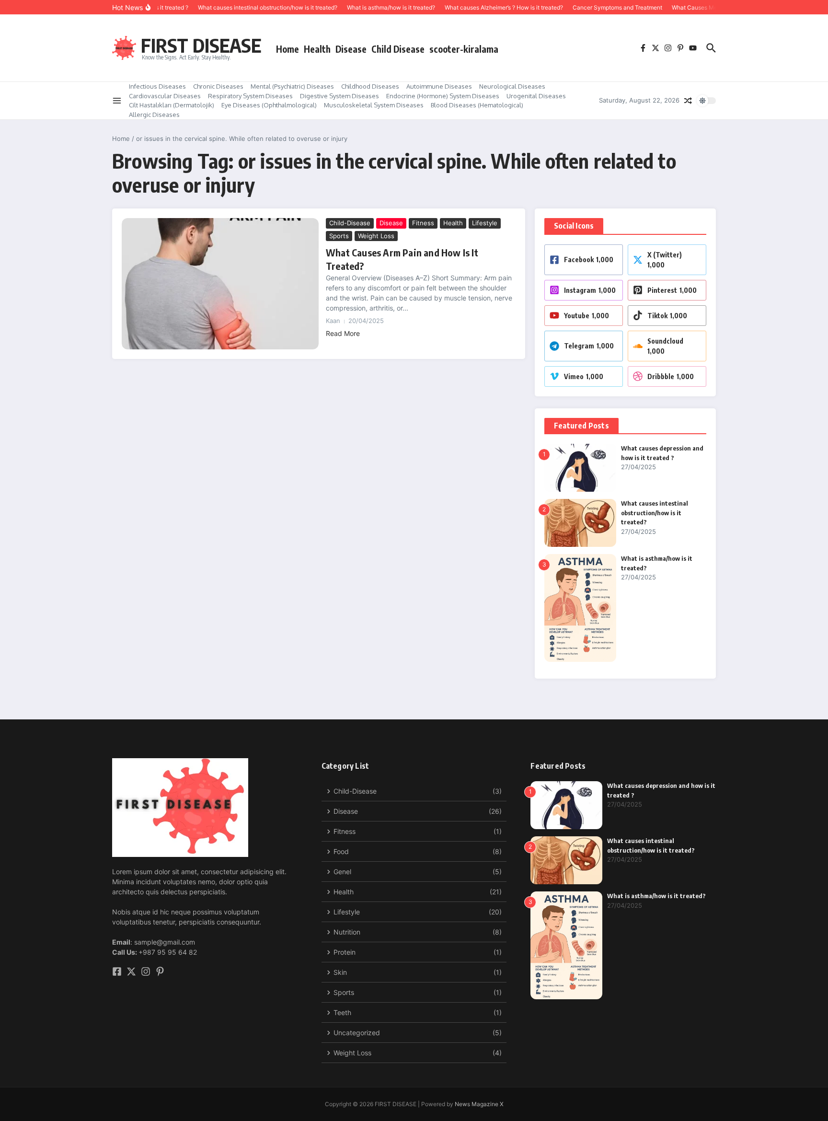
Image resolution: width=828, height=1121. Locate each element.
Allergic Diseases (154, 114)
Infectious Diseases (157, 86)
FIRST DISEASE (201, 45)
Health (317, 49)
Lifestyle (484, 223)
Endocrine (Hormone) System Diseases (442, 96)
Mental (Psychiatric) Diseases (292, 86)
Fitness (423, 223)
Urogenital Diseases (536, 96)
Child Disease (398, 49)
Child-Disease (349, 223)
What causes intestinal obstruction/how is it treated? (654, 512)
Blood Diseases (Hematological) (477, 105)
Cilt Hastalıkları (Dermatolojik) (171, 105)
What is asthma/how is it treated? (656, 896)
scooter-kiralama (463, 49)
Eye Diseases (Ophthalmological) (269, 105)
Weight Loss (376, 236)
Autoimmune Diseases (439, 86)
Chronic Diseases (218, 86)
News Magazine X (479, 1104)
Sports (339, 236)
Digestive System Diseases (339, 96)
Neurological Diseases (512, 86)
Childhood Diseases (370, 86)
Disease (351, 49)
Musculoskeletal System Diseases (374, 105)
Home (287, 49)
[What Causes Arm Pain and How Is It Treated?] (220, 283)
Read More (343, 333)
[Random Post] (688, 100)
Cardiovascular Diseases (165, 96)
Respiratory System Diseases (250, 96)
